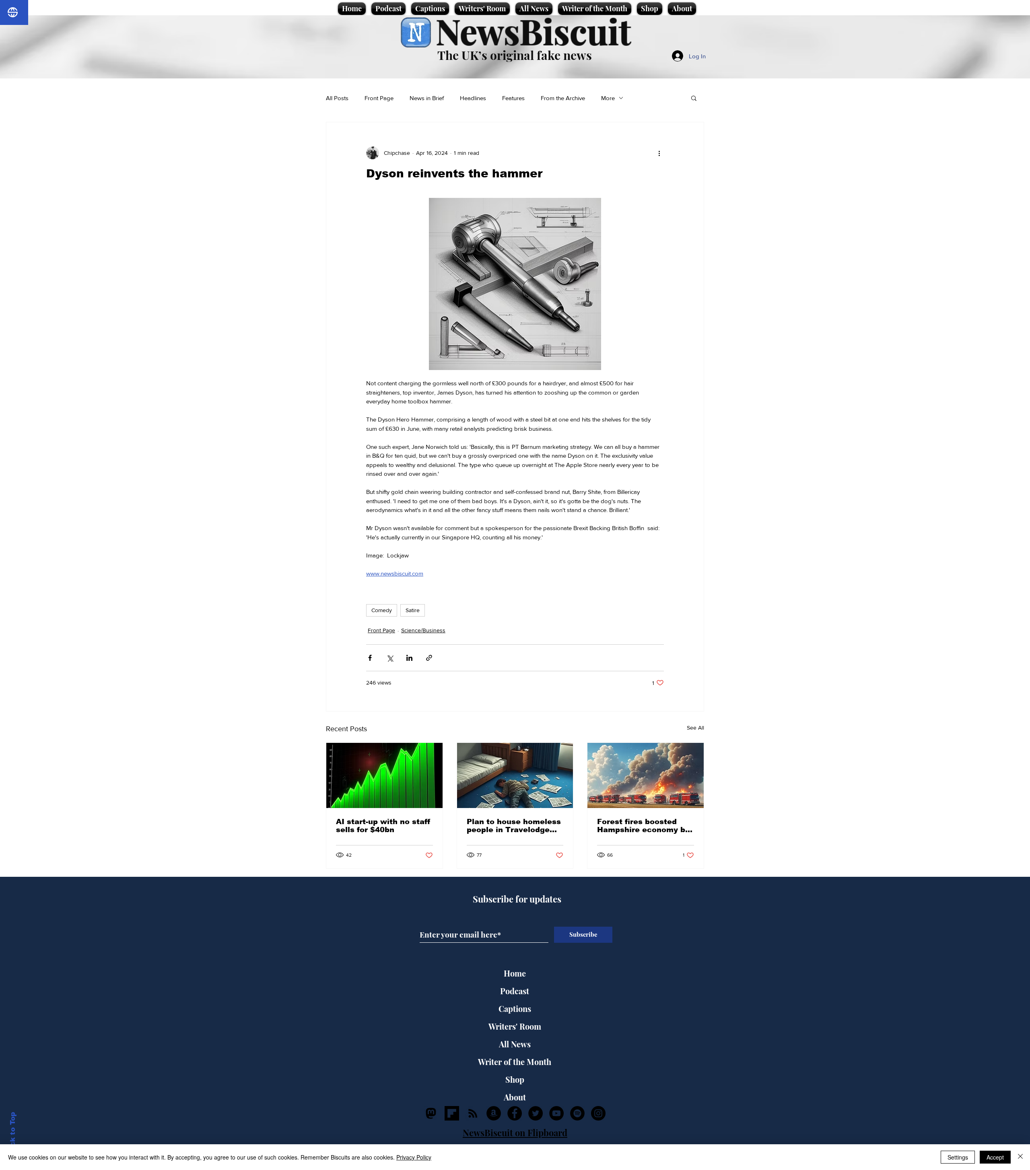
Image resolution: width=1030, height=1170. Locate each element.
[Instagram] (598, 1113)
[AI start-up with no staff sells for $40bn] (384, 775)
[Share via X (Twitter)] (389, 658)
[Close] (1020, 1157)
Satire (413, 610)
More (608, 98)
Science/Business (423, 630)
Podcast (514, 990)
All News (515, 1043)
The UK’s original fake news (514, 55)
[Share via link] (429, 658)
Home (515, 973)
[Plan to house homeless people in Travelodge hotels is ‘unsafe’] (515, 775)
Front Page (379, 98)
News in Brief (427, 98)
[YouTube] (556, 1113)
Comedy (381, 610)
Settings (958, 1157)
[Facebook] (514, 1113)
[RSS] (473, 1113)
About (515, 1097)
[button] (694, 98)
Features (513, 98)
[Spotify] (577, 1113)
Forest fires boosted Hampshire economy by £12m (643, 826)
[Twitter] (535, 1113)
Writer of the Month (514, 1061)
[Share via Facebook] (370, 658)
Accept (995, 1157)
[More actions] (659, 153)
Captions (515, 1008)
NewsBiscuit (533, 31)
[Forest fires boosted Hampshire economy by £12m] (645, 775)
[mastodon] (431, 1113)
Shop (514, 1079)
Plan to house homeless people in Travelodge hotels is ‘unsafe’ (514, 826)
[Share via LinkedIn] (409, 658)
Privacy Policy (413, 1157)
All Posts (337, 98)
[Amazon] (493, 1113)
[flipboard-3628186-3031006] (452, 1113)
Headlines (473, 98)
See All (695, 727)
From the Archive (563, 98)
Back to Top (12, 1134)
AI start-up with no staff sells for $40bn (383, 826)
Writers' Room (514, 1026)
